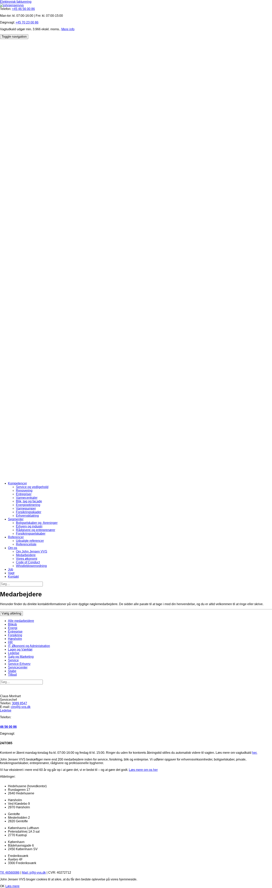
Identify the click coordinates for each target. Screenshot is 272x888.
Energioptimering (28, 505)
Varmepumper (26, 508)
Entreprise (15, 631)
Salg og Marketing (21, 656)
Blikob (12, 624)
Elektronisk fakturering (15, 1)
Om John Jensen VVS (31, 551)
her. (254, 752)
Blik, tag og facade (29, 501)
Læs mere (12, 886)
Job (10, 569)
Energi (12, 628)
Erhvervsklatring (27, 515)
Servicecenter (17, 667)
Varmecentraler (26, 497)
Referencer (16, 537)
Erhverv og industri (29, 526)
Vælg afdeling (11, 613)
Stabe (12, 671)
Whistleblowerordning (31, 565)
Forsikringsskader (28, 512)
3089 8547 (19, 703)
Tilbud (12, 674)
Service (13, 660)
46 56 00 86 (8, 726)
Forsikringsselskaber (30, 533)
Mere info (67, 29)
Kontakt (13, 576)
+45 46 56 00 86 (23, 9)
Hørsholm (15, 638)
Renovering (24, 490)
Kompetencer (17, 483)
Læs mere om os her (143, 769)
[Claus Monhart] (136, 689)
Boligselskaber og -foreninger (37, 522)
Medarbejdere (26, 555)
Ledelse (13, 653)
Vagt (11, 573)
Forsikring (15, 635)
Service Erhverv (19, 664)
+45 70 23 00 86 (27, 22)
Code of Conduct (28, 562)
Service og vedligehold (32, 487)
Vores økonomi (26, 558)
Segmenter (15, 519)
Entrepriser (23, 494)
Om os (12, 548)
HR (10, 642)
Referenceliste (26, 544)
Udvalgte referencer (30, 540)
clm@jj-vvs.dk (20, 707)
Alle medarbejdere (21, 620)
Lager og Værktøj (20, 649)
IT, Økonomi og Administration (29, 646)
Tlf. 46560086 (10, 872)
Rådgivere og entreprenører (35, 530)
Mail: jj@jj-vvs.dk (34, 872)
